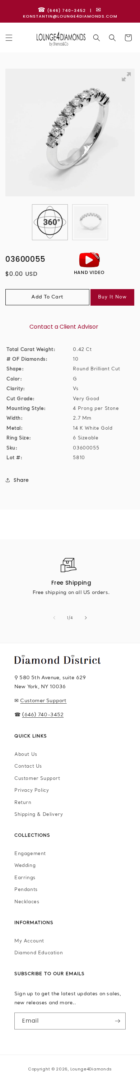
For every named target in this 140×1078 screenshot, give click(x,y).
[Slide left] (54, 618)
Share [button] (21, 480)
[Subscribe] (117, 1021)
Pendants (26, 889)
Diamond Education (38, 953)
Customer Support (43, 700)
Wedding (25, 865)
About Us (25, 754)
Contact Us (28, 766)
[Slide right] (86, 618)
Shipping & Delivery (38, 814)
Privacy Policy (31, 790)
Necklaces (26, 902)
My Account (29, 941)
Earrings (25, 878)
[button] (9, 38)
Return (23, 802)
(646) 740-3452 (43, 714)
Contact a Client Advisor (63, 327)
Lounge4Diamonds (91, 1069)
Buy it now (112, 297)
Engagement (30, 853)
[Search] (96, 38)
